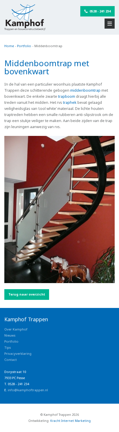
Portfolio (11, 341)
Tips (7, 347)
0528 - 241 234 (100, 11)
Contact (10, 359)
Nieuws (9, 335)
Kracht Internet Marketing (70, 421)
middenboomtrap (85, 90)
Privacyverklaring (17, 353)
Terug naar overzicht (26, 294)
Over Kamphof (15, 329)
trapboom (66, 96)
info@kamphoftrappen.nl (28, 390)
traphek (70, 102)
